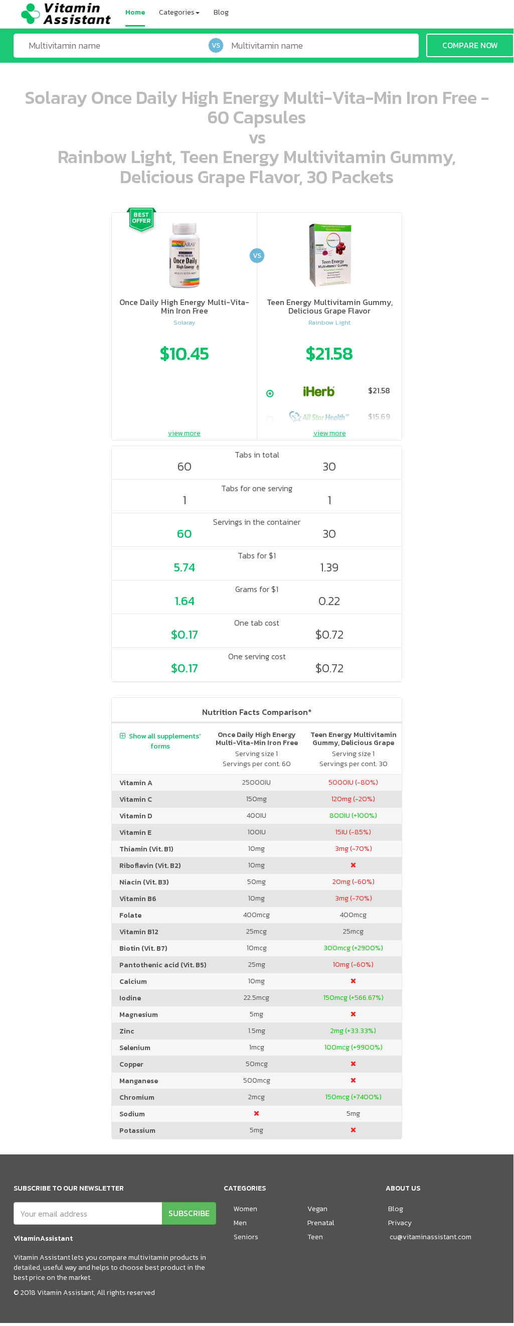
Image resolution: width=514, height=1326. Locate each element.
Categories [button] (177, 12)
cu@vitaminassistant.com (430, 1237)
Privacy (400, 1223)
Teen (315, 1237)
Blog (221, 12)
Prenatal (320, 1223)
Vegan (317, 1209)
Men (240, 1223)
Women (245, 1209)
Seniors (246, 1237)
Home (135, 12)
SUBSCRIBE (189, 1213)
